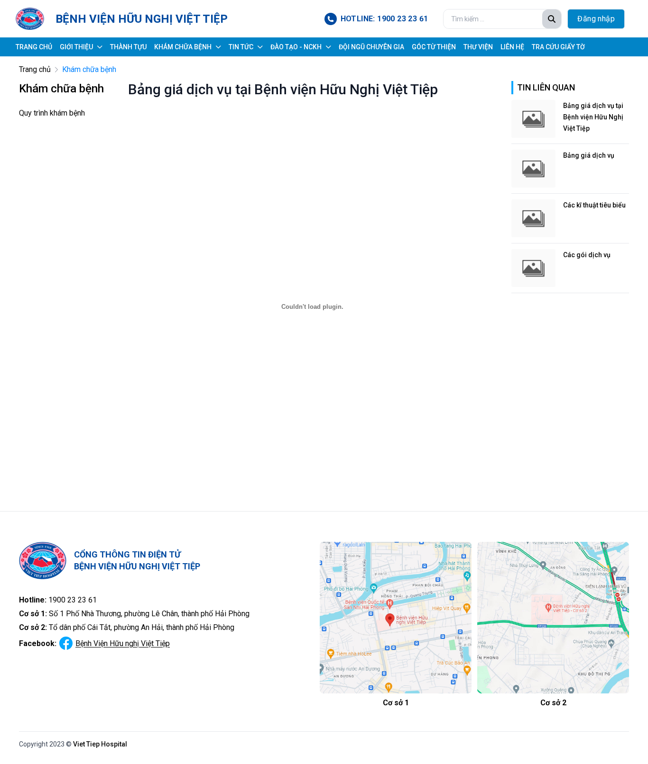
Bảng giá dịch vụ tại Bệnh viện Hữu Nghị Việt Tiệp (593, 117)
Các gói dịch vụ (587, 255)
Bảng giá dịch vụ (588, 155)
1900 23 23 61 (72, 599)
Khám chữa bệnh (183, 47)
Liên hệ (512, 47)
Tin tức (241, 47)
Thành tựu (128, 47)
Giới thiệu (76, 47)
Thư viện (478, 47)
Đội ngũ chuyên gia (371, 47)
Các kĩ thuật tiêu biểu (594, 205)
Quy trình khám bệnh (52, 112)
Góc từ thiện (434, 47)
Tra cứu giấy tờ (558, 47)
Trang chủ (34, 47)
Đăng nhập (596, 18)
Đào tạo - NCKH (296, 47)
